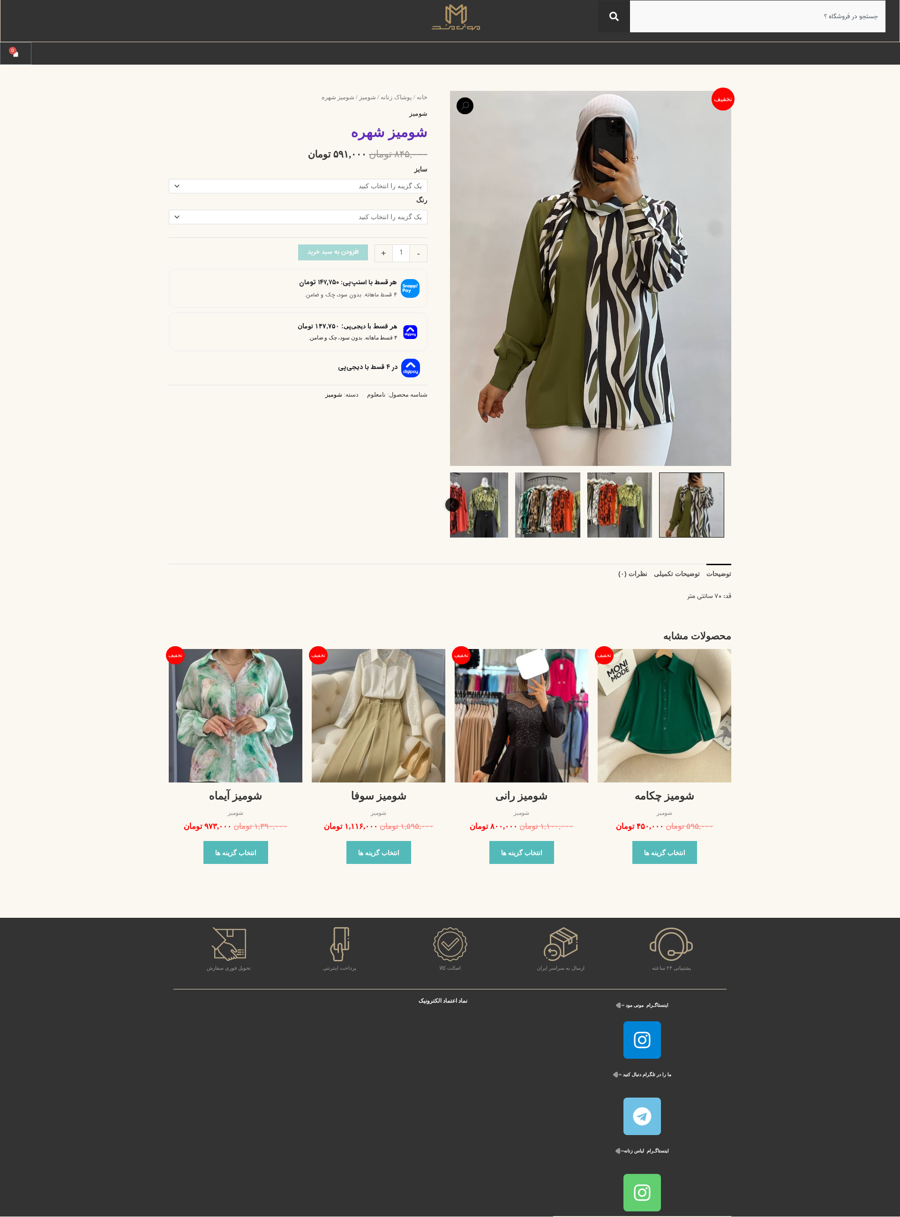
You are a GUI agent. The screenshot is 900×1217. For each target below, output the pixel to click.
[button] (465, 105)
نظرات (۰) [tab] (632, 573)
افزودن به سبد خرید (333, 252)
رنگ (422, 200)
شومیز (367, 97)
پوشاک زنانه (396, 97)
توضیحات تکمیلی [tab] (677, 573)
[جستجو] (614, 16)
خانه (422, 97)
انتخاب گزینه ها (664, 852)
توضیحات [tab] (718, 573)
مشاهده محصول (664, 776)
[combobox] (757, 16)
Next (452, 505)
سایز (421, 169)
